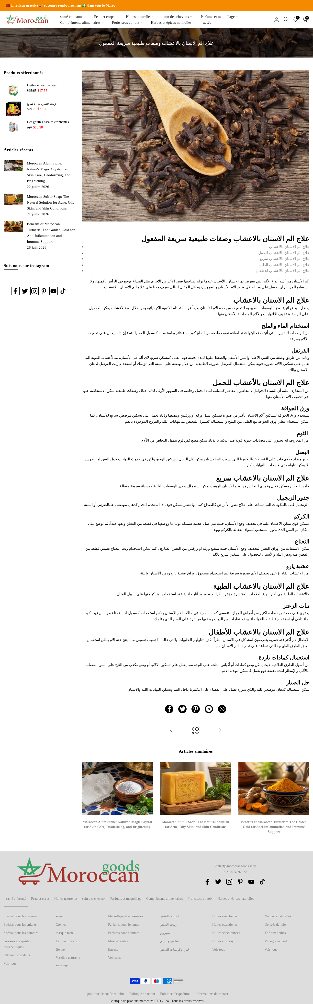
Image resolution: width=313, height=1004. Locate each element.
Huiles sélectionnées (226, 933)
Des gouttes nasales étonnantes (48, 122)
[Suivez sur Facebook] (15, 291)
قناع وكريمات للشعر (174, 949)
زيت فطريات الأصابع (41, 103)
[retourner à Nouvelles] (195, 730)
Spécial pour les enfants (20, 924)
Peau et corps (104, 17)
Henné (60, 949)
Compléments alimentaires (80, 22)
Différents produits (17, 955)
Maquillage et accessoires (125, 916)
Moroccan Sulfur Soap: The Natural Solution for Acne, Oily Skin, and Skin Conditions (51, 202)
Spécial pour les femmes (20, 916)
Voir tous (10, 963)
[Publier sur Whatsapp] (222, 709)
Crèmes (61, 924)
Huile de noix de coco (42, 85)
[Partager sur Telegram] (209, 709)
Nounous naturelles (278, 916)
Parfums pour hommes (123, 933)
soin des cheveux (176, 17)
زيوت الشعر (168, 924)
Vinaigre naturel (276, 941)
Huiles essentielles (224, 916)
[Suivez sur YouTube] (53, 291)
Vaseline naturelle (68, 957)
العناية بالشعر (169, 916)
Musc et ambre (118, 941)
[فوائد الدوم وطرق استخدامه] (171, 730)
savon (60, 916)
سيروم (165, 933)
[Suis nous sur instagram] (34, 291)
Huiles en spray (223, 941)
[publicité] (156, 6)
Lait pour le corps (68, 941)
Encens (113, 949)
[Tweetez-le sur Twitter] (182, 709)
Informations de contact (211, 994)
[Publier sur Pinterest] (195, 709)
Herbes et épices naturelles (171, 22)
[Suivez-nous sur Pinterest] (44, 291)
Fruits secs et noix (125, 22)
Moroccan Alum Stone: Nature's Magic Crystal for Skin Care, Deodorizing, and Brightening (48, 172)
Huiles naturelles (138, 17)
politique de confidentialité (105, 994)
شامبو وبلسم (169, 941)
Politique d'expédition (175, 994)
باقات (207, 22)
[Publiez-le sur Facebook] (169, 709)
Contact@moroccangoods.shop (234, 866)
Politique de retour (142, 994)
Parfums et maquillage (218, 17)
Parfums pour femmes (123, 924)
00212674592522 (235, 872)
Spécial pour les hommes (21, 933)
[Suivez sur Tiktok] (63, 291)
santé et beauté (71, 17)
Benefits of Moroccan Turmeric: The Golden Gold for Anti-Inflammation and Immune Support (274, 826)
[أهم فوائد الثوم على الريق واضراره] (220, 730)
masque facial (65, 933)
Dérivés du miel (276, 924)
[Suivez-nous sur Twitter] (25, 291)
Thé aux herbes (275, 933)
